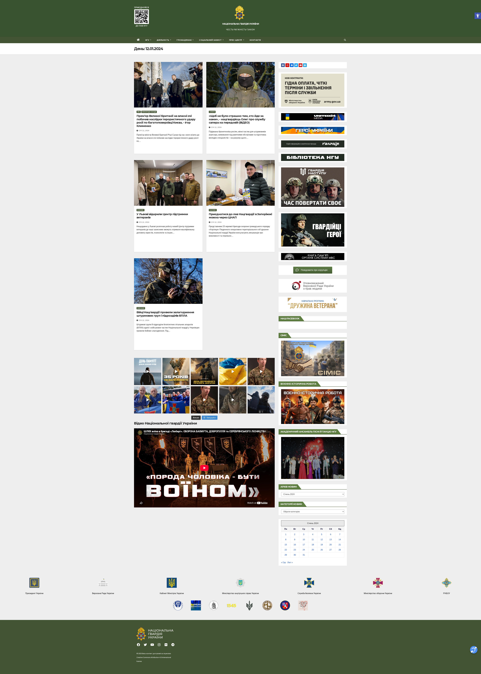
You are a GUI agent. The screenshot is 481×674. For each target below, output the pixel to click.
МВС (138, 112)
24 (304, 550)
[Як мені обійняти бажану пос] (204, 399)
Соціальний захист (210, 40)
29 (286, 555)
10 (304, 539)
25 (313, 550)
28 (340, 550)
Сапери (212, 112)
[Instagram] (287, 65)
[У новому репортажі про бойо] (232, 399)
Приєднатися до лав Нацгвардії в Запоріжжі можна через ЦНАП (240, 215)
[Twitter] (296, 65)
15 (286, 545)
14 (340, 539)
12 (322, 539)
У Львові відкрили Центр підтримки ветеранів (162, 215)
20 (330, 545)
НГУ (147, 40)
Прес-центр (236, 40)
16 (295, 545)
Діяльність (163, 40)
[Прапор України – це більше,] (232, 371)
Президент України (34, 593)
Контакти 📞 (257, 40)
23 (295, 550)
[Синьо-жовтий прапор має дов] (204, 371)
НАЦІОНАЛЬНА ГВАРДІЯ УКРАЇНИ (240, 24)
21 (340, 545)
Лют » (290, 562)
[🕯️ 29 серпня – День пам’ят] (147, 371)
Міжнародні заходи (149, 112)
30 (295, 555)
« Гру (283, 562)
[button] (477, 16)
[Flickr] (292, 65)
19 (322, 545)
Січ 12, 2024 (144, 131)
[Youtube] (300, 65)
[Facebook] (283, 65)
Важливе (140, 210)
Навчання (140, 308)
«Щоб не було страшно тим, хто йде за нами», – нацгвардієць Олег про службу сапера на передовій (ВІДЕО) (237, 119)
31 (304, 555)
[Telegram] (305, 65)
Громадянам (184, 40)
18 (313, 545)
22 (286, 550)
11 (313, 539)
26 (322, 550)
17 (304, 545)
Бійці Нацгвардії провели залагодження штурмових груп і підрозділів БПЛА (165, 314)
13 (330, 539)
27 (330, 550)
